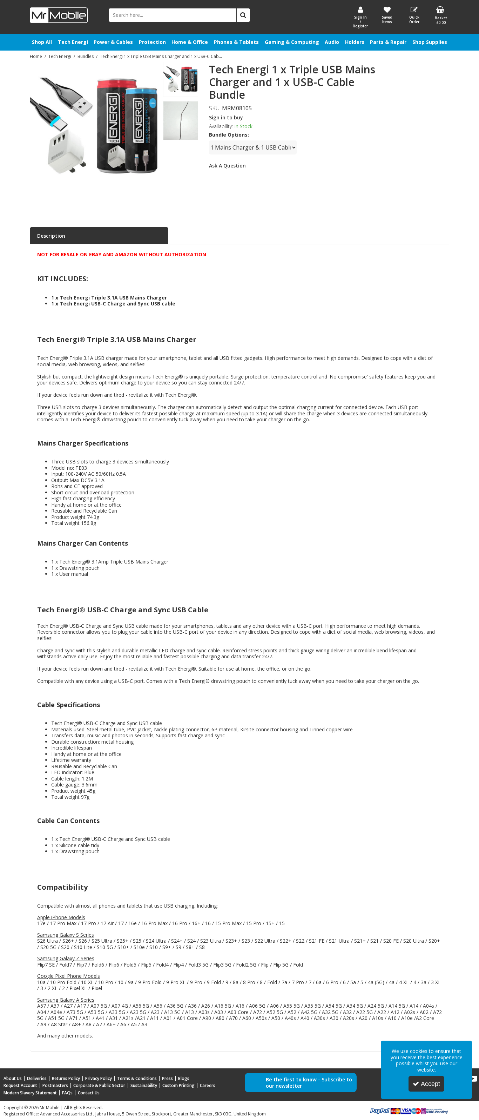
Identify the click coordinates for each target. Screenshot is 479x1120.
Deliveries (37, 1078)
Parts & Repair (388, 42)
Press (167, 1078)
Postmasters (55, 1085)
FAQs (67, 1092)
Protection (152, 42)
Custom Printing (178, 1085)
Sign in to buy (226, 117)
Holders (354, 42)
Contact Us (89, 1092)
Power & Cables (113, 42)
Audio (332, 42)
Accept (430, 1083)
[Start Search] (243, 15)
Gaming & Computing (292, 42)
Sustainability (143, 1085)
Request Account (20, 1085)
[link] (84, 198)
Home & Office (189, 42)
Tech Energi (73, 42)
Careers (207, 1085)
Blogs (183, 1078)
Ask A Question (227, 165)
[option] (180, 81)
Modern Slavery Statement (30, 1092)
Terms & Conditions (137, 1078)
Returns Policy (66, 1078)
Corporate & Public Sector (99, 1085)
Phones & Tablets (236, 42)
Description (51, 235)
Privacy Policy (98, 1078)
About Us (13, 1078)
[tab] (99, 236)
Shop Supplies (429, 42)
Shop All (42, 42)
